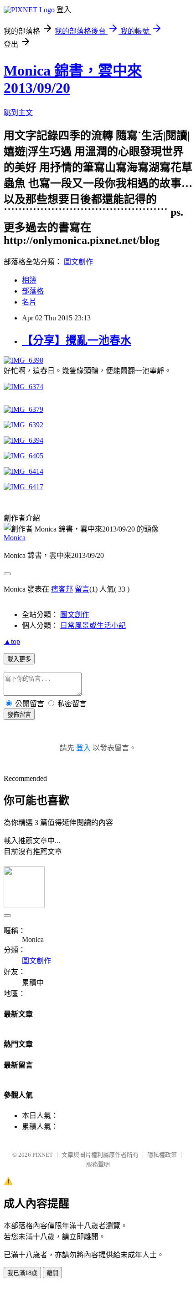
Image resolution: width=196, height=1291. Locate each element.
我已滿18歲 (22, 1273)
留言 (82, 589)
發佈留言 (19, 714)
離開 (52, 1273)
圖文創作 (78, 262)
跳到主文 (18, 112)
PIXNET (42, 1154)
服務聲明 (98, 1164)
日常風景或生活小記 (93, 625)
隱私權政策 (162, 1154)
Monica (15, 538)
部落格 (33, 291)
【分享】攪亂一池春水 (76, 340)
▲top (12, 641)
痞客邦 (62, 589)
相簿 (29, 280)
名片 (29, 302)
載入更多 (19, 659)
